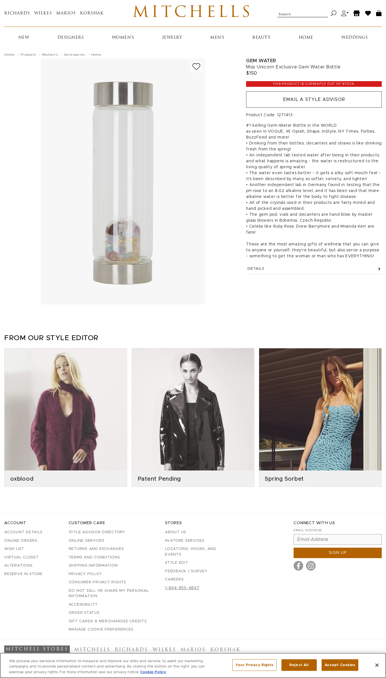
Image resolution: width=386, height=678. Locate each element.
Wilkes (43, 13)
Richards (17, 13)
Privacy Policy (85, 574)
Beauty (261, 38)
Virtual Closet (21, 557)
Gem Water (261, 60)
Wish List (14, 549)
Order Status (84, 613)
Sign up (338, 553)
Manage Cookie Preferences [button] (101, 629)
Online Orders (21, 541)
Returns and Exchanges (96, 549)
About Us (175, 532)
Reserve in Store (23, 574)
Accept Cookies (340, 665)
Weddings (354, 38)
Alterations (18, 565)
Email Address (308, 530)
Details (256, 269)
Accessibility (83, 604)
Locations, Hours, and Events (190, 551)
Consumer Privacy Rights (97, 582)
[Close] (377, 665)
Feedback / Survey (186, 571)
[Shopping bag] (379, 13)
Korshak (92, 13)
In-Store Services (185, 541)
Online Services (87, 541)
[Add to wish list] (196, 66)
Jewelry (172, 38)
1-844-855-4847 (182, 588)
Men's (217, 38)
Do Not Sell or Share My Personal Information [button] (109, 593)
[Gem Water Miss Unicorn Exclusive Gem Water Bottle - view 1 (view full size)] (123, 182)
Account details (23, 532)
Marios (66, 13)
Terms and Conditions (94, 557)
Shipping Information (93, 565)
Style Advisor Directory (97, 532)
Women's (123, 38)
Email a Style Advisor (314, 99)
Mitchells (193, 13)
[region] (193, 665)
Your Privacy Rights (254, 665)
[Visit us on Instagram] (311, 566)
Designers (70, 38)
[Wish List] (368, 13)
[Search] (334, 13)
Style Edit (176, 563)
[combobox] (302, 13)
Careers (174, 579)
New (23, 38)
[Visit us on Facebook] (298, 566)
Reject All (299, 665)
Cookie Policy (153, 672)
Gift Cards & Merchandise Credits (108, 621)
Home (306, 38)
